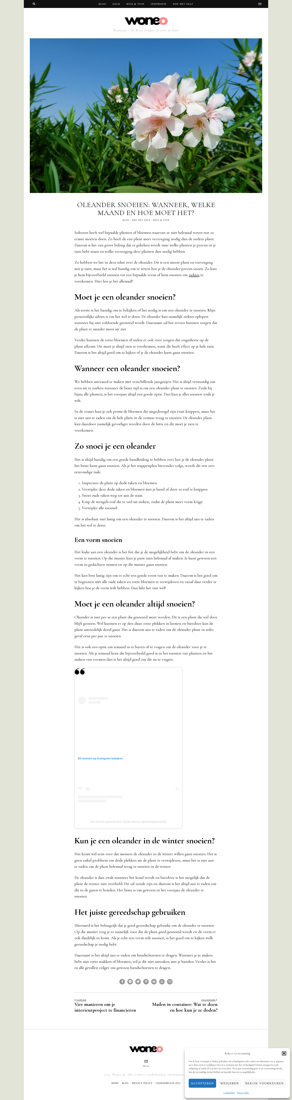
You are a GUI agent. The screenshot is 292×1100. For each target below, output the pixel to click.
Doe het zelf (183, 4)
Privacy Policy (243, 1092)
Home (115, 1083)
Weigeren (229, 1083)
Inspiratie (159, 4)
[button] (284, 1053)
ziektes (194, 274)
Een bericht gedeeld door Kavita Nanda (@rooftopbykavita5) (128, 821)
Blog (102, 4)
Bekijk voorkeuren (264, 1083)
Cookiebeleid (229, 1092)
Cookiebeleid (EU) (168, 1083)
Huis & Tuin (135, 4)
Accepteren (202, 1083)
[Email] (259, 4)
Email (146, 1066)
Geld (116, 4)
